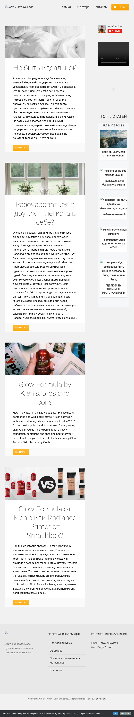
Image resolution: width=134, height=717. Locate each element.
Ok (115, 714)
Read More (20, 147)
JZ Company (100, 699)
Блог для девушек (61, 643)
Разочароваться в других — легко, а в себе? (45, 179)
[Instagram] (112, 659)
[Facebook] (108, 659)
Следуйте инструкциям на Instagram (114, 98)
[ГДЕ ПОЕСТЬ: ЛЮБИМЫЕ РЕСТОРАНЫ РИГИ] (113, 262)
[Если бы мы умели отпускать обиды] (113, 132)
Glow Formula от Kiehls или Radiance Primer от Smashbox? (45, 483)
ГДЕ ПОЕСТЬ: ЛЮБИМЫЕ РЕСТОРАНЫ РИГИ (113, 289)
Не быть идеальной (45, 42)
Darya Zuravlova (108, 643)
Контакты (56, 670)
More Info (125, 714)
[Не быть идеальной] (113, 199)
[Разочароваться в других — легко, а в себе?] (113, 229)
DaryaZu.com (105, 647)
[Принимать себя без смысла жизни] (113, 170)
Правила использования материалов (65, 660)
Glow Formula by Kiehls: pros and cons (45, 359)
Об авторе (56, 650)
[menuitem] (68, 7)
